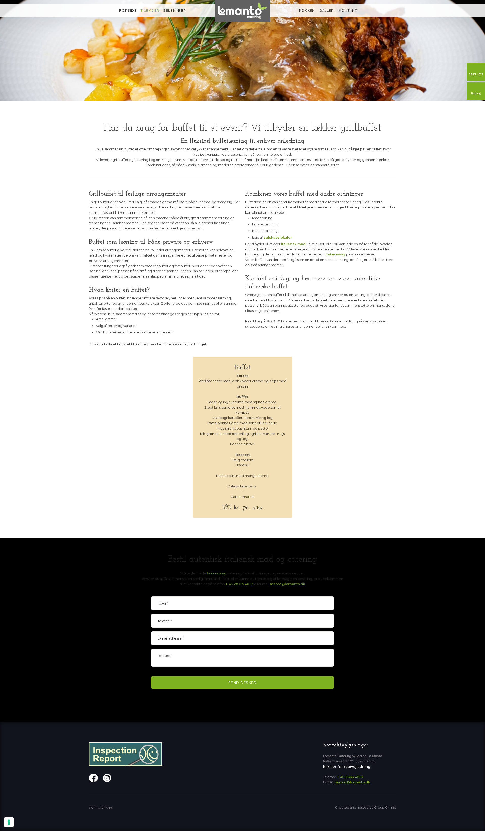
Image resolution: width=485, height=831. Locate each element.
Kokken (307, 10)
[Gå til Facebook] (93, 778)
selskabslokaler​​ (278, 237)
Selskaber (174, 10)
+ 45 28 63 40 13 (239, 584)
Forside (128, 10)
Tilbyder (150, 10)
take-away (335, 254)
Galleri (327, 10)
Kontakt (348, 10)
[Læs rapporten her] (125, 754)
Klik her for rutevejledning (346, 766)
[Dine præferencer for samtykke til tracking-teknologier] (9, 822)
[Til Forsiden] (242, 11)
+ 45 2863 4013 (350, 777)
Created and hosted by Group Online (365, 807)
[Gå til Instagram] (107, 778)
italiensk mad (293, 244)
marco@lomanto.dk (287, 584)
